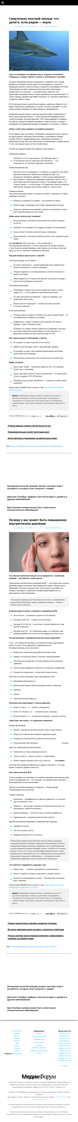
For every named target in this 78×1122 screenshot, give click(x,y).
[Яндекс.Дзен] (50, 416)
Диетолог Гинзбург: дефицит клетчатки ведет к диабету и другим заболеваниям (37, 497)
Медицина (17, 1033)
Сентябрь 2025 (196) (64, 1061)
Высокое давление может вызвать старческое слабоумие (36, 929)
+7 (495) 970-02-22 (60, 1097)
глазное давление (18, 946)
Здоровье (17, 1038)
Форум (17, 1046)
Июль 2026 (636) (64, 1036)
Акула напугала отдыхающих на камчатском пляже (32, 438)
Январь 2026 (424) (64, 1051)
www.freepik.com (55, 528)
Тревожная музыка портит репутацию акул (28, 432)
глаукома (31, 946)
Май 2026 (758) (65, 1041)
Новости (17, 1048)
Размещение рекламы (39, 1036)
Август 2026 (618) (65, 1033)
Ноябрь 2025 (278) (65, 1056)
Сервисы (17, 1051)
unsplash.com (54, 26)
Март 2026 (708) (64, 1046)
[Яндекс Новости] (36, 416)
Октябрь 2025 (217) (64, 1058)
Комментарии (17, 1054)
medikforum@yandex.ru (39, 1099)
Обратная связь (39, 1039)
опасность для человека (37, 446)
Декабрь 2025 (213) (64, 1053)
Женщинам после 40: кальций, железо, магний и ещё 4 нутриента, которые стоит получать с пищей (35, 487)
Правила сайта (39, 1042)
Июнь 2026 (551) (64, 1038)
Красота (17, 1036)
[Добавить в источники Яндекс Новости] (36, 1056)
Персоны (17, 1041)
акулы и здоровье (18, 446)
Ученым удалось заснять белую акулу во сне (29, 426)
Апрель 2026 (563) (64, 1043)
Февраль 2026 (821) (64, 1048)
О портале (39, 1033)
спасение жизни (55, 446)
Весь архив (64, 1065)
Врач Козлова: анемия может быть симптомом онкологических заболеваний (31, 508)
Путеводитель (17, 1031)
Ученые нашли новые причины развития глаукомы (32, 923)
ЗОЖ (17, 1043)
